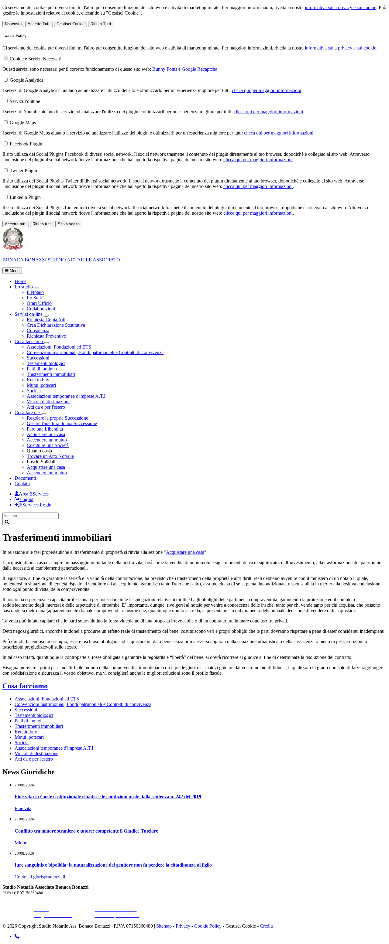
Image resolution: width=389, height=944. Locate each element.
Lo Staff (35, 297)
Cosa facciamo (25, 686)
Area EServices (34, 493)
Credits (267, 926)
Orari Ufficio (39, 303)
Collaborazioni (41, 308)
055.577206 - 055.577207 (59, 903)
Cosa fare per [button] (28, 412)
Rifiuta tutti (42, 224)
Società (34, 390)
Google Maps (23, 122)
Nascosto (13, 24)
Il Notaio (35, 292)
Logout (26, 499)
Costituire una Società (48, 445)
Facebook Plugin (26, 143)
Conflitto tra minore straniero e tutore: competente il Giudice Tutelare (86, 830)
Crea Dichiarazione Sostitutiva (56, 325)
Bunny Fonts (164, 69)
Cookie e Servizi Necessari (35, 58)
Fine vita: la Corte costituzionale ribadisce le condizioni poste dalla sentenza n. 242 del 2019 (108, 796)
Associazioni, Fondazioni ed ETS (59, 346)
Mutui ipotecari (41, 385)
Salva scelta (69, 224)
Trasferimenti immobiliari (51, 374)
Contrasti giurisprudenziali (40, 876)
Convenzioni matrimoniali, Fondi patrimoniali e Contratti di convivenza (95, 352)
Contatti (22, 483)
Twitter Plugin (23, 170)
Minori (21, 842)
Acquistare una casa (46, 434)
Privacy (183, 926)
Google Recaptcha (199, 69)
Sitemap (164, 926)
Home (20, 281)
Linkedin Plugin (25, 197)
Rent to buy (38, 379)
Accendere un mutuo (47, 439)
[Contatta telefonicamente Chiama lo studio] (17, 936)
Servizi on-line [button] (29, 314)
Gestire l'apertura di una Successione (62, 423)
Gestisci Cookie (70, 24)
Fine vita (23, 808)
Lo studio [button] (24, 286)
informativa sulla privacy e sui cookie (340, 7)
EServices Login (35, 504)
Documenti (25, 478)
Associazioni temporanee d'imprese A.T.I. (67, 396)
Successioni (38, 357)
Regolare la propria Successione (57, 418)
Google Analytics (26, 80)
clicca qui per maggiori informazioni (266, 90)
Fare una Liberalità (45, 428)
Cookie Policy (208, 926)
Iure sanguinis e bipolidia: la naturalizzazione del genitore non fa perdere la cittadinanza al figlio (113, 864)
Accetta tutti (15, 224)
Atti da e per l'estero (46, 407)
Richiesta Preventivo (46, 336)
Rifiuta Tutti (101, 24)
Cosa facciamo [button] (29, 341)
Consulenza (38, 330)
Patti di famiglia (42, 368)
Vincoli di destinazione (49, 401)
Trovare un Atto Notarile (50, 456)
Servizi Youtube (25, 101)
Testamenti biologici (46, 363)
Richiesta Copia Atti (46, 319)
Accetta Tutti (39, 24)
